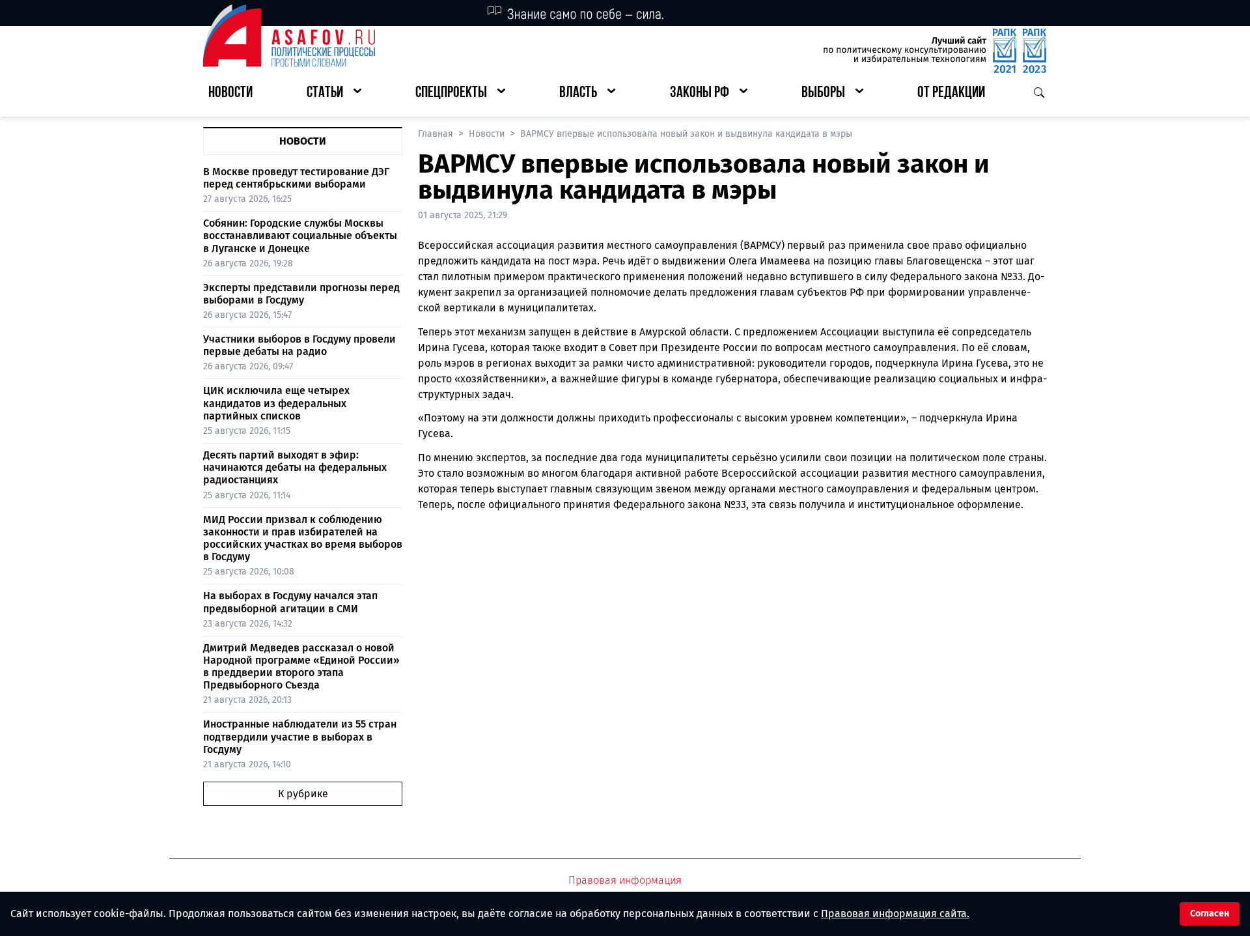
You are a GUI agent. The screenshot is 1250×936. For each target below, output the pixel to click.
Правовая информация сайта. (895, 913)
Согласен (1209, 913)
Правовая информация (625, 880)
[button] (334, 93)
